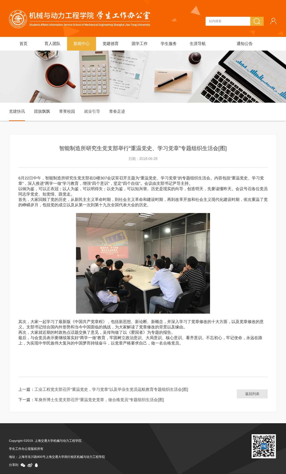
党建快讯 (17, 111)
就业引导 (92, 111)
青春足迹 (117, 111)
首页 (23, 43)
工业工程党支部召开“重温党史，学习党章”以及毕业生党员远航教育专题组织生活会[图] (111, 389)
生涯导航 (198, 43)
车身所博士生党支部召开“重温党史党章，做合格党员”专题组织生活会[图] (99, 399)
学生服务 (169, 43)
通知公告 (245, 43)
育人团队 (52, 43)
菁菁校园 (67, 111)
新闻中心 (82, 43)
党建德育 (111, 43)
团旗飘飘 (42, 111)
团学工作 (140, 43)
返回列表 (252, 394)
